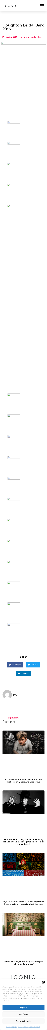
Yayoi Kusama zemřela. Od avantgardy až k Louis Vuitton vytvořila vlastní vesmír (23, 903)
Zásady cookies (11, 1027)
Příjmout (23, 1007)
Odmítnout (23, 1014)
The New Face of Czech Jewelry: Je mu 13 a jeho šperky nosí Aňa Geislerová (23, 780)
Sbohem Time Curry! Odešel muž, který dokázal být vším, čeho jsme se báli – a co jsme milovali (23, 841)
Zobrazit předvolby (23, 1021)
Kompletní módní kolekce (32, 37)
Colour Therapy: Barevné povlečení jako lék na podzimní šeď (24, 962)
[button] (43, 982)
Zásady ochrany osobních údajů (29, 1027)
